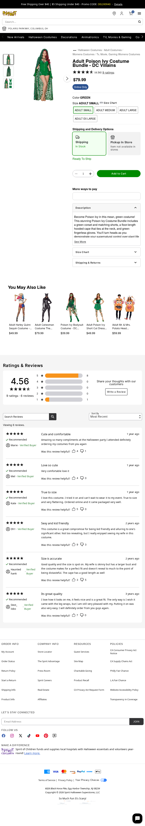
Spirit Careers (45, 680)
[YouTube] (37, 735)
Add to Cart (118, 173)
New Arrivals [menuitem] (15, 37)
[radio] (89, 143)
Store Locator (45, 651)
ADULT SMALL (83, 110)
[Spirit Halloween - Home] (9, 13)
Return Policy (8, 670)
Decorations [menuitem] (69, 37)
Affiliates (42, 699)
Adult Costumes (113, 50)
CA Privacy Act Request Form (89, 689)
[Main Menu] (139, 13)
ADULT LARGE (128, 110)
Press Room (44, 670)
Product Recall (81, 680)
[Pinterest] (46, 735)
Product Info (8, 699)
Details (118, 4)
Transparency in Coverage (123, 699)
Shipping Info (8, 689)
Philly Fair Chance (119, 670)
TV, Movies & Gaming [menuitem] (117, 37)
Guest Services (81, 651)
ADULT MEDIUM (105, 110)
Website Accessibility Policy (124, 689)
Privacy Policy (65, 780)
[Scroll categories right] (142, 36)
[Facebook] (3, 735)
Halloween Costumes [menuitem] (43, 37)
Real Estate (43, 689)
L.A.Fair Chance (118, 680)
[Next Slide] (67, 78)
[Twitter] (20, 735)
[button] (43, 75)
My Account (7, 651)
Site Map (78, 661)
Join (136, 721)
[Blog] (54, 735)
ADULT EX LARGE (85, 118)
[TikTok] (29, 735)
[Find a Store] (114, 13)
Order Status (8, 661)
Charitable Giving (83, 670)
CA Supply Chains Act (121, 661)
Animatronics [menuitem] (90, 37)
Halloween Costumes (90, 50)
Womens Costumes (83, 54)
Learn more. (32, 753)
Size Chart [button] (110, 102)
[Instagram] (12, 735)
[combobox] (72, 22)
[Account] (122, 13)
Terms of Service (46, 780)
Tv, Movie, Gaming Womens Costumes (118, 54)
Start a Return (8, 680)
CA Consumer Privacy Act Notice (123, 652)
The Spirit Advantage (49, 661)
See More (80, 241)
